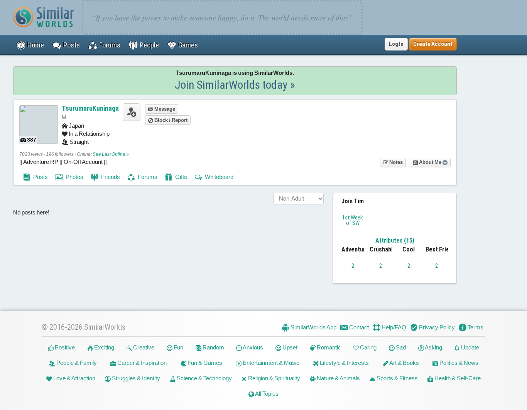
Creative (143, 347)
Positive (64, 347)
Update (469, 347)
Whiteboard (218, 177)
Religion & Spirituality (273, 378)
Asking (433, 347)
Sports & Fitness (396, 378)
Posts (40, 177)
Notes (395, 162)
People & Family (76, 362)
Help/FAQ (393, 327)
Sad (400, 347)
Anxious (252, 347)
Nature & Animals (338, 378)
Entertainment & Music (270, 362)
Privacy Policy (436, 327)
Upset (289, 347)
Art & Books (403, 362)
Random (212, 347)
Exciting (103, 347)
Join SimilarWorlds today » (235, 84)
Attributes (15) (394, 240)
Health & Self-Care (457, 378)
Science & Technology (204, 378)
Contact (358, 327)
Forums (147, 177)
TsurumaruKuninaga (90, 108)
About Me (430, 162)
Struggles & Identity (135, 378)
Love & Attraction (73, 378)
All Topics (266, 393)
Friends (110, 177)
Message (164, 109)
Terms (474, 327)
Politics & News (458, 362)
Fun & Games (204, 362)
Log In (396, 43)
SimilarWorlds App (312, 327)
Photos (73, 177)
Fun (177, 347)
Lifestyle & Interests (344, 362)
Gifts (180, 177)
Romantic (328, 347)
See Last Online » (111, 154)
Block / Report (170, 120)
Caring (368, 347)
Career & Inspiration (141, 362)
